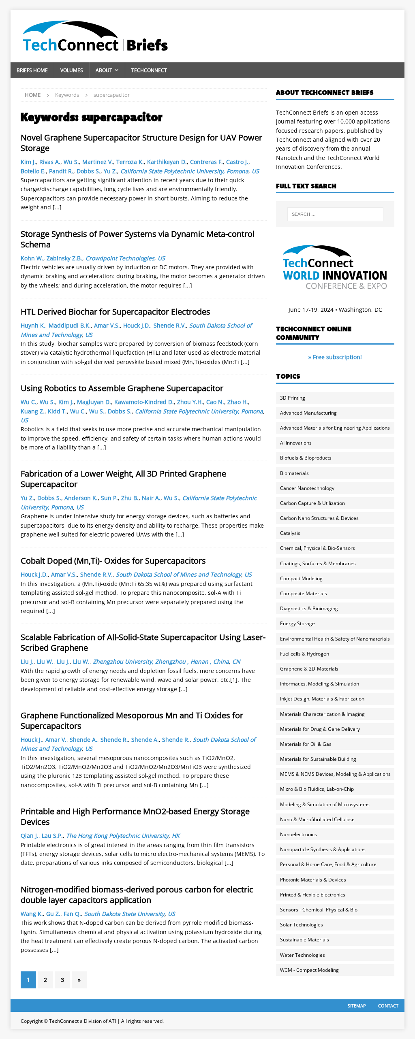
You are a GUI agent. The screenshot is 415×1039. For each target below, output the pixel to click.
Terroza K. (130, 162)
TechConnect (149, 70)
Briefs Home (32, 70)
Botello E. (33, 171)
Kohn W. (32, 258)
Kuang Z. (33, 411)
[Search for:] (335, 214)
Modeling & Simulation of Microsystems (325, 804)
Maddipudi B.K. (70, 325)
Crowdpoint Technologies (120, 258)
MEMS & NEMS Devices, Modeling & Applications (335, 774)
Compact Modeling (301, 578)
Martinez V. (97, 162)
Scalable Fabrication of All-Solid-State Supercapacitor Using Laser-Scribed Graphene (143, 642)
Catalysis (290, 533)
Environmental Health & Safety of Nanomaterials (335, 638)
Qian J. (30, 835)
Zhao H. (237, 402)
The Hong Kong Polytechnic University (117, 835)
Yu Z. (110, 171)
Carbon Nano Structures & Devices (319, 518)
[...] (57, 207)
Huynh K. (33, 325)
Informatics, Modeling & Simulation (319, 683)
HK (176, 835)
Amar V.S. (107, 325)
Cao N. (215, 402)
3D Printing (292, 397)
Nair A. (151, 498)
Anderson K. (81, 498)
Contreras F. (206, 162)
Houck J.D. (136, 325)
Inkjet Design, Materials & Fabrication (322, 698)
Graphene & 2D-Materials (309, 668)
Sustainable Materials (304, 939)
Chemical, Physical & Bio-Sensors (317, 548)
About (104, 70)
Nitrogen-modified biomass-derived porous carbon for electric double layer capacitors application (137, 894)
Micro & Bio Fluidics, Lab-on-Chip (317, 789)
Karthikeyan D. (167, 162)
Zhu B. (130, 498)
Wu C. (28, 402)
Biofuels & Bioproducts (306, 457)
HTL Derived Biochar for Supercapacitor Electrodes (115, 311)
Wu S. (71, 162)
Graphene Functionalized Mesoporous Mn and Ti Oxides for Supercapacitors (132, 720)
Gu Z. (53, 914)
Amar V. (55, 739)
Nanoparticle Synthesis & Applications (323, 849)
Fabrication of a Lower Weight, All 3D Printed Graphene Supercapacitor (123, 479)
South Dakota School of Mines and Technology (178, 574)
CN (236, 661)
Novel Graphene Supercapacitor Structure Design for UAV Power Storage (141, 142)
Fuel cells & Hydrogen (304, 653)
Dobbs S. (89, 171)
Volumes (71, 70)
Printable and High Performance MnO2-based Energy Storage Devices (135, 816)
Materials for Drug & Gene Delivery (320, 729)
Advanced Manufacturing (308, 412)
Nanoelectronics (298, 834)
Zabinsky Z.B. (64, 258)
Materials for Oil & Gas (306, 744)
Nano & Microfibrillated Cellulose (317, 819)
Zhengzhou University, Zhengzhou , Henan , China (161, 661)
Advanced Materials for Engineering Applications (335, 427)
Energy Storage (297, 623)
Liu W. (45, 661)
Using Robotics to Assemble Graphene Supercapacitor (122, 388)
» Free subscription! (335, 357)
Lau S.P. (52, 835)
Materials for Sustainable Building (318, 759)
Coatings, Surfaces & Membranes (318, 563)
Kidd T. (57, 411)
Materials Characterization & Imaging (322, 714)
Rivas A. (49, 162)
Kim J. (28, 162)
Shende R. (114, 739)
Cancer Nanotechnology (307, 488)
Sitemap (357, 1006)
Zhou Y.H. (190, 402)
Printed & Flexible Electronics (312, 894)
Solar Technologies (301, 924)
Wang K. (32, 914)
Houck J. (31, 739)
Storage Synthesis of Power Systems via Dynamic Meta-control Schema (138, 239)
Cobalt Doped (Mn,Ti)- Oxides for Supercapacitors (113, 560)
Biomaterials (294, 473)
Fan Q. (72, 914)
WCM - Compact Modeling (309, 970)
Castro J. (237, 162)
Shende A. (83, 739)
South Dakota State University (124, 914)
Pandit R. (61, 171)
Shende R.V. (170, 325)
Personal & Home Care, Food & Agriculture (328, 864)
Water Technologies (302, 955)
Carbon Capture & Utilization (312, 503)
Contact (388, 1006)
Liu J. (27, 661)
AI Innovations (296, 442)
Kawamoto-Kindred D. (144, 402)
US (255, 171)
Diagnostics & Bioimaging (309, 608)
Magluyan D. (94, 402)
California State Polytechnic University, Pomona (184, 171)
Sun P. (109, 498)
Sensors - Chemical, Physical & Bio (318, 909)
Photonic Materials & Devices (313, 879)
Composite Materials (303, 593)
